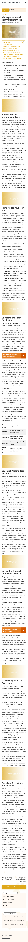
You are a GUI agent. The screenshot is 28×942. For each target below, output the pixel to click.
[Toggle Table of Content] (21, 42)
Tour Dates (4, 14)
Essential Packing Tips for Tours (11, 52)
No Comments (17, 22)
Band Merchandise (8, 896)
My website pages (7, 935)
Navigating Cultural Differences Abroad (13, 54)
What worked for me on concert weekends (14, 920)
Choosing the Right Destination (11, 50)
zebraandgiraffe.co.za (11, 3)
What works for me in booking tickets (14, 916)
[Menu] (25, 2)
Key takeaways (8, 44)
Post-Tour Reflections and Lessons (12, 58)
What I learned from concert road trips (14, 924)
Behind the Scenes (8, 899)
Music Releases (7, 902)
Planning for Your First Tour (10, 48)
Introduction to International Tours (11, 46)
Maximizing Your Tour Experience (11, 56)
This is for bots (6, 938)
